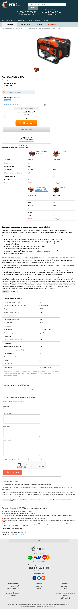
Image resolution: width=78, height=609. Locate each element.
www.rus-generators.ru (8, 28)
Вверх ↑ (39, 540)
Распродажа (52, 24)
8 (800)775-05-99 (65, 597)
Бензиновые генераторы (45, 28)
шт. (26, 118)
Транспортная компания (12, 593)
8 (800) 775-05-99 (26, 12)
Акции (65, 588)
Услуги (39, 24)
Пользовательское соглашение (28, 606)
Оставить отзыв (13, 472)
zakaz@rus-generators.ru (26, 141)
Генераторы (9, 24)
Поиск (33, 8)
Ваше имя (6, 406)
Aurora (21, 532)
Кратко (5, 291)
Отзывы (39, 588)
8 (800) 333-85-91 (26, 139)
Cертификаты (39, 586)
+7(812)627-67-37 (65, 599)
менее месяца (23, 459)
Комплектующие (25, 24)
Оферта (39, 606)
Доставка (37, 20)
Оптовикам (65, 585)
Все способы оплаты (39, 561)
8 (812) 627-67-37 (51, 11)
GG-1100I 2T (63, 187)
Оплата (30, 20)
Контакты (45, 20)
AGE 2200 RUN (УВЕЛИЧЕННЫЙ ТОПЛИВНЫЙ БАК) (41, 189)
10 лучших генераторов (12, 588)
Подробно (13, 291)
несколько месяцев (35, 459)
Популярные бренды (12, 586)
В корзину (28, 123)
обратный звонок (29, 14)
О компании (20, 20)
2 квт (25, 532)
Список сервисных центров (14, 92)
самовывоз (7, 100)
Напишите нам (52, 14)
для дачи (21, 534)
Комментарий (7, 440)
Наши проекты (39, 585)
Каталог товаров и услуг (22, 28)
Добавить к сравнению (11, 104)
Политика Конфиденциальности (49, 606)
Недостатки (6, 426)
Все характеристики (8, 87)
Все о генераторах (8, 20)
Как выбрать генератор (12, 585)
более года (46, 459)
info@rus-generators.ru (39, 570)
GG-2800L (64, 151)
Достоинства (7, 413)
